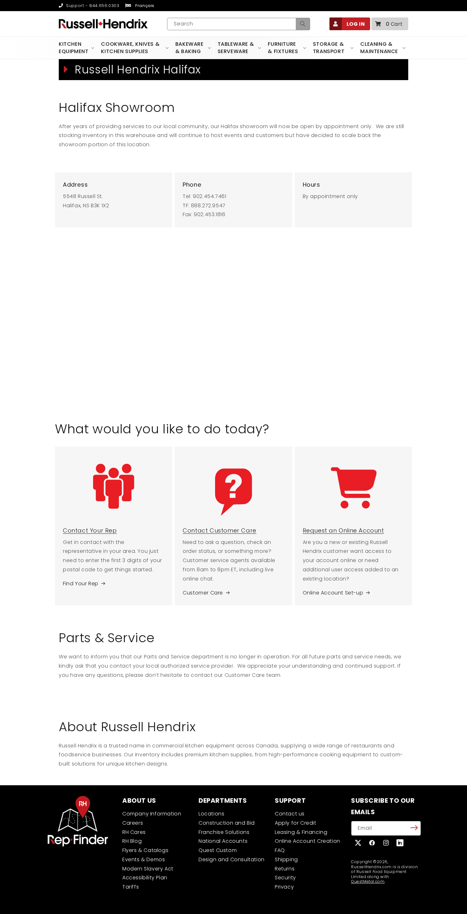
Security (285, 877)
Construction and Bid (227, 823)
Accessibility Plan (144, 877)
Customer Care (203, 592)
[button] (389, 23)
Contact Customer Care (219, 530)
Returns (284, 868)
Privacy (284, 886)
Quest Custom (218, 850)
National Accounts (223, 841)
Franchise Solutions (224, 832)
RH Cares (134, 832)
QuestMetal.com (367, 881)
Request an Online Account (343, 530)
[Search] (303, 24)
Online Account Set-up (333, 592)
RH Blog (132, 841)
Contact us (290, 813)
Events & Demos (143, 859)
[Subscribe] (414, 828)
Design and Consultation (232, 859)
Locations (211, 813)
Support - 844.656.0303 (92, 5)
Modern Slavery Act (147, 868)
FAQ (280, 850)
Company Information (151, 813)
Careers (132, 823)
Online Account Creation (307, 841)
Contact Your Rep (90, 530)
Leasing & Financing (301, 832)
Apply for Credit (295, 823)
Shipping (286, 859)
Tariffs (130, 886)
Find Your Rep (80, 583)
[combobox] (238, 24)
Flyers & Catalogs (145, 850)
